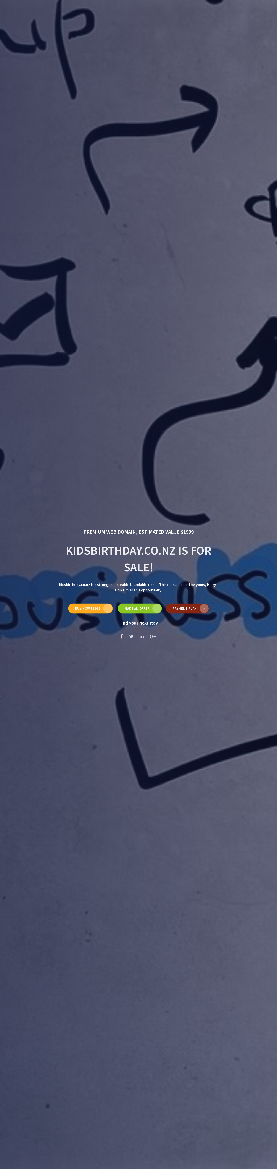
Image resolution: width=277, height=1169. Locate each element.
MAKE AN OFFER (137, 608)
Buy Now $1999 (88, 608)
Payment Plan (185, 608)
